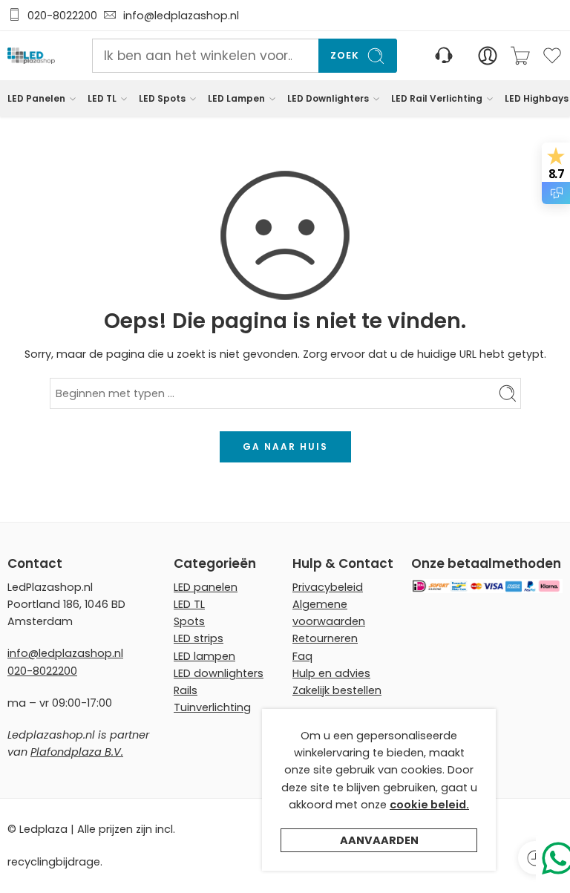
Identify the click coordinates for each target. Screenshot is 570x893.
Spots (189, 621)
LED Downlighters (328, 98)
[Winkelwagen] (520, 55)
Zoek (344, 55)
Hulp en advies (331, 673)
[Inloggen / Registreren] (487, 56)
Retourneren (325, 638)
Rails (185, 690)
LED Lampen (236, 98)
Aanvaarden (379, 840)
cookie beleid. (429, 804)
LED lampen (204, 656)
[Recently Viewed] (534, 857)
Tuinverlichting (212, 707)
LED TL (102, 98)
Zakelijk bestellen (336, 690)
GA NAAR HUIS (285, 446)
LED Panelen (36, 98)
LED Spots (162, 98)
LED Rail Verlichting (436, 98)
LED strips (198, 638)
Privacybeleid (327, 587)
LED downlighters (218, 673)
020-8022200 (62, 15)
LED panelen (206, 587)
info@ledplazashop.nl (178, 15)
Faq (302, 656)
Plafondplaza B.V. (76, 752)
